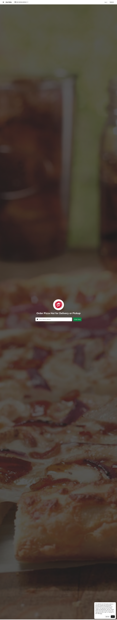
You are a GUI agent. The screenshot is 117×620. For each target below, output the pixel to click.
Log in (105, 2)
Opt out (107, 616)
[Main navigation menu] (3, 2)
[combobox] (54, 319)
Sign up (111, 2)
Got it (113, 616)
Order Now (77, 319)
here (101, 613)
